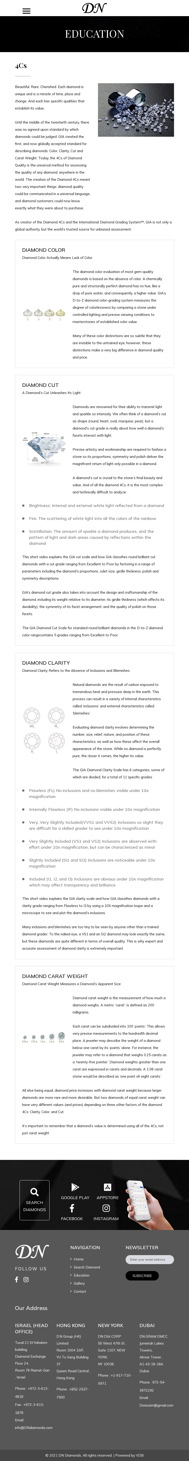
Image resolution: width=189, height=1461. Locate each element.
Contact (80, 1291)
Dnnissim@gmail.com (156, 1405)
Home (79, 1259)
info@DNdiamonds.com (34, 1427)
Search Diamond (87, 1267)
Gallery (79, 1283)
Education (81, 1275)
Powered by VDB (129, 1455)
